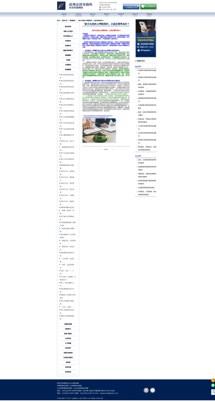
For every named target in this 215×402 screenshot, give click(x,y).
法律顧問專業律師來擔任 (146, 187)
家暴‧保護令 (68, 333)
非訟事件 (68, 348)
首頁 (58, 20)
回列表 (106, 149)
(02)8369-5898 (106, 7)
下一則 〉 (112, 149)
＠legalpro (146, 50)
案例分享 (64, 20)
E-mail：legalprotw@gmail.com (105, 393)
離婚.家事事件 (68, 50)
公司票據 (68, 343)
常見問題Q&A (68, 36)
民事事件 (68, 41)
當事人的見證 (68, 31)
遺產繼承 (68, 55)
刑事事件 (68, 45)
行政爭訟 (68, 338)
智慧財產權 (68, 324)
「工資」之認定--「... (68, 307)
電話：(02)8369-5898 (65, 393)
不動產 (68, 60)
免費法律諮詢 (68, 353)
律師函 (68, 362)
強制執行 (68, 329)
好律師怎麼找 (68, 357)
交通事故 (68, 65)
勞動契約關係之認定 (67, 207)
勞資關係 (72, 20)
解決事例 (68, 26)
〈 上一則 (99, 149)
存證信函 (68, 367)
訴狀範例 (68, 372)
